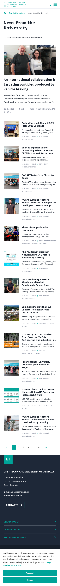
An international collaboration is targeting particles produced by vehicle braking (30, 84)
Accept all (30, 573)
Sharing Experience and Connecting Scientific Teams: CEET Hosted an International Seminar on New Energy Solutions (38, 153)
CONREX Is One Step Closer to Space (38, 176)
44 (39, 447)
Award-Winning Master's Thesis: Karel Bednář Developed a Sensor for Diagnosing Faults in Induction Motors (38, 285)
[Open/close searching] (49, 5)
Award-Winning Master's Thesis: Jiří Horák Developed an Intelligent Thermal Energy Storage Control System (39, 204)
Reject (30, 580)
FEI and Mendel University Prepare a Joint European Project (36, 364)
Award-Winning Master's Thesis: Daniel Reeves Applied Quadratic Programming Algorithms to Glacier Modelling (38, 422)
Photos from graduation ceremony (35, 228)
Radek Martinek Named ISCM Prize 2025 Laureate (38, 124)
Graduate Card (12, 529)
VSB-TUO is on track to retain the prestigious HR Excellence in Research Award (38, 392)
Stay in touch (12, 521)
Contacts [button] (12, 504)
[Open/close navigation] (55, 4)
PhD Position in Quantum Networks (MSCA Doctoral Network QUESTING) (36, 254)
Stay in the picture (17, 13)
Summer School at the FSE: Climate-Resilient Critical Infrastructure (36, 309)
